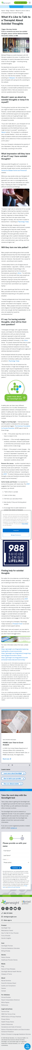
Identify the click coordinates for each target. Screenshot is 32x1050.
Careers (3, 988)
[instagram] (19, 908)
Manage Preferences (16, 535)
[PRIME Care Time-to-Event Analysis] (16, 721)
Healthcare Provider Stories (9, 960)
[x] (7, 908)
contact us (14, 828)
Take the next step (20, 2)
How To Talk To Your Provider (10, 933)
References (4, 1005)
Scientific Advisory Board (8, 983)
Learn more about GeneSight (13, 773)
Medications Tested (7, 930)
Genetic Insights (6, 938)
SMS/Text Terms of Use (8, 1014)
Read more (6, 759)
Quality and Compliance (8, 986)
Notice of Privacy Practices (14, 887)
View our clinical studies (11, 784)
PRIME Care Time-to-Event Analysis (13, 743)
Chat (27, 1047)
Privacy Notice (5, 1019)
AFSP (5, 474)
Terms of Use (5, 1011)
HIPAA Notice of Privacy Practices (11, 1016)
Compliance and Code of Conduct (11, 1027)
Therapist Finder (17, 624)
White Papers (5, 1002)
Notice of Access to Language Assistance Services (16, 1034)
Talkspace (12, 78)
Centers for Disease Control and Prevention (14, 170)
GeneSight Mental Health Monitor (11, 971)
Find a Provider (5, 935)
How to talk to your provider (12, 778)
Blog (2, 966)
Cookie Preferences (7, 1024)
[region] (16, 525)
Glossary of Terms (6, 974)
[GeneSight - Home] (6, 2)
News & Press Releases (8, 969)
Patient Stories (5, 957)
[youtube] (15, 908)
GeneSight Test (5, 928)
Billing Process (5, 951)
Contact (3, 991)
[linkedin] (11, 908)
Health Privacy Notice (7, 1022)
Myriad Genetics (6, 980)
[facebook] (3, 908)
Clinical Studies (6, 997)
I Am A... (5, 859)
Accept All (16, 530)
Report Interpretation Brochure (10, 1000)
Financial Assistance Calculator (10, 948)
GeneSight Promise (7, 946)
